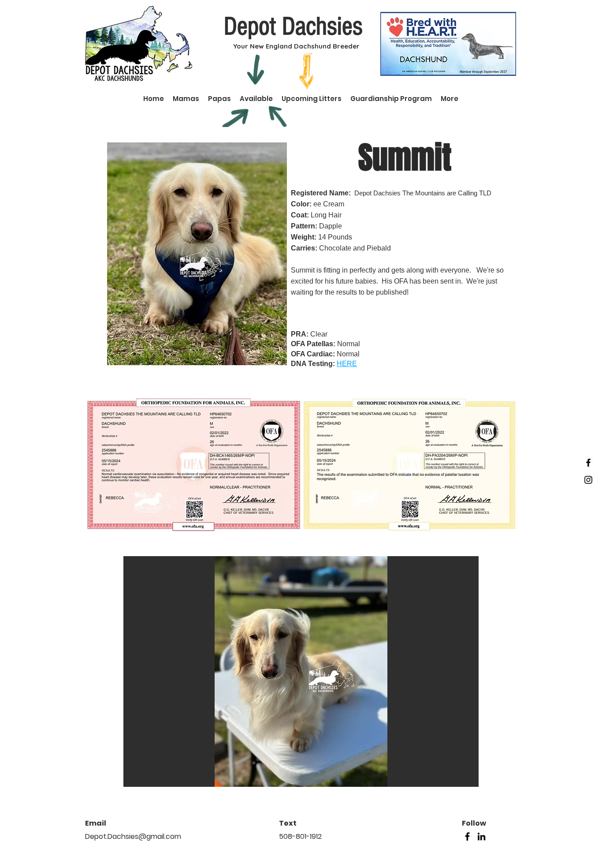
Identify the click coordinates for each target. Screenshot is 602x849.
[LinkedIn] (481, 836)
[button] (301, 671)
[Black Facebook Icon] (588, 462)
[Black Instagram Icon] (588, 480)
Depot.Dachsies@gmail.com (133, 836)
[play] (460, 779)
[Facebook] (467, 836)
